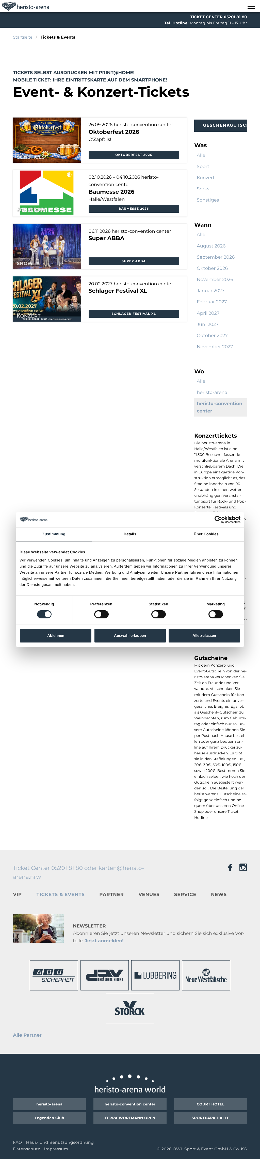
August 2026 (211, 246)
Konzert (206, 177)
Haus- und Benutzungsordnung (60, 1142)
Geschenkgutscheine (225, 125)
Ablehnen (55, 635)
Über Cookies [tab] (206, 534)
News (219, 894)
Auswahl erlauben (130, 635)
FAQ (17, 1142)
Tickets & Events (61, 894)
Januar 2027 (210, 290)
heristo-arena (212, 392)
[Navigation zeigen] (251, 6)
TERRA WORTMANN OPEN (130, 1118)
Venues (148, 894)
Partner (111, 894)
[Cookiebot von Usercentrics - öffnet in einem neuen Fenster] (218, 519)
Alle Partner (27, 1035)
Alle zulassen (204, 635)
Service (185, 894)
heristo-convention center (130, 1104)
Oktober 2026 (212, 268)
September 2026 (216, 257)
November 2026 (215, 279)
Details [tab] (130, 534)
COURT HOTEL (210, 1104)
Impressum (56, 1149)
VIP (17, 894)
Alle (201, 155)
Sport (203, 166)
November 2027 (215, 347)
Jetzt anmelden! (104, 940)
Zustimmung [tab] (54, 534)
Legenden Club (49, 1118)
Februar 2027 (212, 302)
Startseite (22, 37)
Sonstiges (208, 200)
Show (203, 189)
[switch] (101, 614)
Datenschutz (26, 1149)
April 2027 (208, 313)
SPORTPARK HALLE (211, 1118)
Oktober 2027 (212, 335)
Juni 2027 (208, 324)
